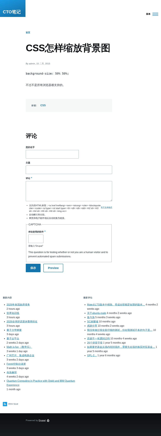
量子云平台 (13, 338)
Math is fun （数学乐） (19, 347)
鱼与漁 (91, 317)
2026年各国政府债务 (18, 304)
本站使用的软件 (36, 231)
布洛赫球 (12, 372)
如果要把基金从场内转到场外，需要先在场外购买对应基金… (121, 347)
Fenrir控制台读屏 (16, 364)
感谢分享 (92, 325)
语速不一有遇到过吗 (98, 338)
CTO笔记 (12, 11)
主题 (28, 162)
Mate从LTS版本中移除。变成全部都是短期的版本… (116, 304)
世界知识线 (13, 313)
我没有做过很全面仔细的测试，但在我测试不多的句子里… (120, 330)
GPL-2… (92, 355)
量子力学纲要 (14, 330)
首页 (28, 32)
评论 (28, 178)
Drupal (42, 420)
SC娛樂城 (92, 321)
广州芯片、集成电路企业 (20, 355)
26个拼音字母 (95, 342)
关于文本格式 (106, 207)
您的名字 (30, 147)
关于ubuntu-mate (96, 313)
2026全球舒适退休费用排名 (22, 321)
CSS (43, 105)
